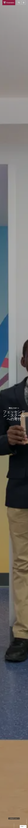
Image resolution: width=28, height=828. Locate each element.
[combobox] (23, 826)
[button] (19, 3)
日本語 (22, 826)
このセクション (13, 818)
